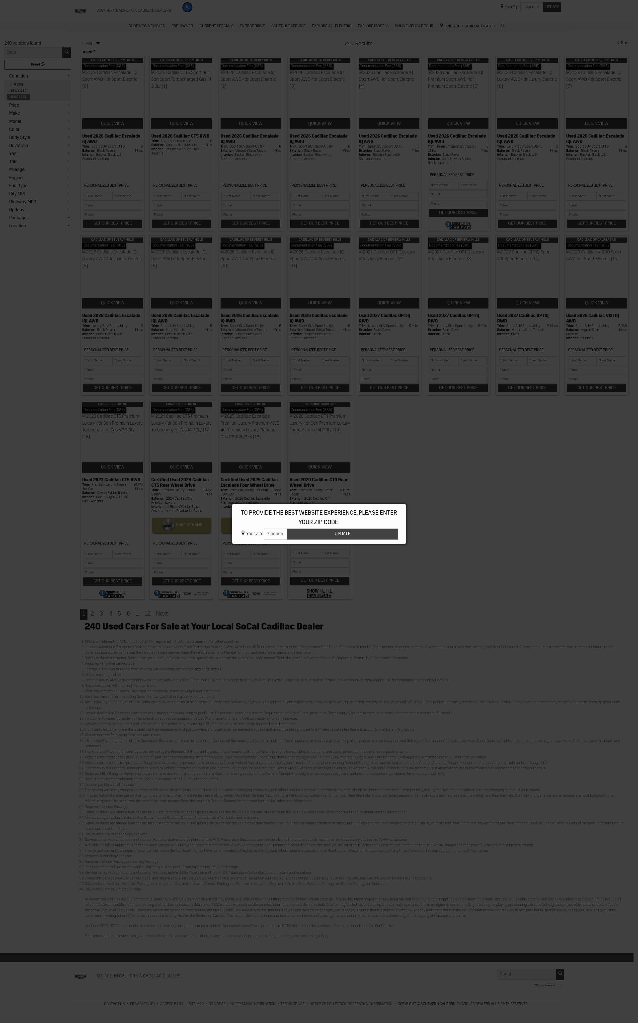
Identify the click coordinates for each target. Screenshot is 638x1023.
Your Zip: (254, 534)
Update (342, 534)
